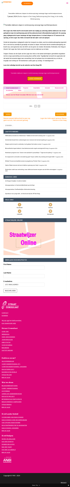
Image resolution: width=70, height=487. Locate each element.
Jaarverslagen (7, 340)
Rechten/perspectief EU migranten (14, 425)
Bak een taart (7, 447)
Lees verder (35, 79)
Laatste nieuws (7, 350)
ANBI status (6, 342)
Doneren (27, 3)
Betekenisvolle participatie (12, 399)
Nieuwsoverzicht (59, 88)
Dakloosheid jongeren (10, 428)
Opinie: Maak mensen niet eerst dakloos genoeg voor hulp (21, 165)
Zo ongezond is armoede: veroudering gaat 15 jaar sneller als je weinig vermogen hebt (29, 156)
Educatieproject (8, 369)
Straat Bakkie (36, 88)
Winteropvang (35, 19)
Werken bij (5, 334)
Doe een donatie (7, 441)
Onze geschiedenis (8, 337)
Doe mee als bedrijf (9, 450)
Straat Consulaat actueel (12, 88)
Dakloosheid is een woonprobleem (14, 420)
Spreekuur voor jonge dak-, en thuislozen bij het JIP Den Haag (22, 193)
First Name (7, 264)
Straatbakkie (7, 404)
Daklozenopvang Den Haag (45, 16)
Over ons (5, 331)
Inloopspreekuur (8, 361)
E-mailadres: (8, 281)
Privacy (63, 483)
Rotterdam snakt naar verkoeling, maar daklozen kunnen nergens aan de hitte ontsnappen (30, 169)
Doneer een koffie (8, 444)
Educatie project (8, 396)
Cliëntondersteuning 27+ (11, 364)
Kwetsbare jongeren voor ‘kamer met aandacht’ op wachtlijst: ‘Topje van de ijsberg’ (28, 152)
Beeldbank (5, 348)
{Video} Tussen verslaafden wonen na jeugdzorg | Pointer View (22, 161)
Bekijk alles (6, 377)
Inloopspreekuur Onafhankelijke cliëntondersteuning (20, 189)
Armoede (47, 88)
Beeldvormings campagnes (11, 402)
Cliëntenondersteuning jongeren (14, 367)
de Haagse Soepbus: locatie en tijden (15, 181)
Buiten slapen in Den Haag (27, 16)
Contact (5, 313)
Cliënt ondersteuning (10, 388)
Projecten (25, 88)
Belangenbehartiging (10, 386)
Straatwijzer (7, 375)
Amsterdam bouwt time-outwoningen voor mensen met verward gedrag (25, 140)
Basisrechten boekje (9, 372)
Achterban (6, 391)
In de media (59, 16)
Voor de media (7, 345)
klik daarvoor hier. (9, 323)
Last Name (7, 273)
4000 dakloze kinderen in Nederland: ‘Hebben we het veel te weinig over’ (25, 135)
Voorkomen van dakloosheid (12, 417)
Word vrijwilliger (8, 439)
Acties (19, 90)
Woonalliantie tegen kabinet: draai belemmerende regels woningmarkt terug (26, 148)
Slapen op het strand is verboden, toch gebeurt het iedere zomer (23, 144)
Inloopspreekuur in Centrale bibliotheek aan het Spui (20, 185)
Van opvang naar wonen (11, 422)
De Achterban (9, 90)
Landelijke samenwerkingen (12, 394)
